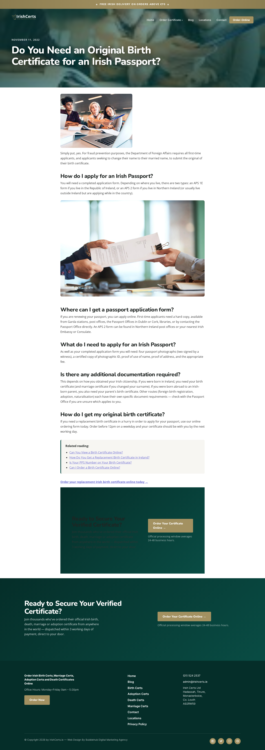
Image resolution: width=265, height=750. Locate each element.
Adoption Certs (138, 694)
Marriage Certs (138, 706)
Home (150, 19)
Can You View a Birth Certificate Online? (96, 452)
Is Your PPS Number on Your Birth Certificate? (100, 462)
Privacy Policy (137, 724)
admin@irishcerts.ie (195, 681)
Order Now (37, 700)
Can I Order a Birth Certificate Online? (94, 468)
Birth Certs (135, 688)
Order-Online (241, 19)
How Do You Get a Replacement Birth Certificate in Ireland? (109, 457)
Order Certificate (170, 19)
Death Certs (136, 700)
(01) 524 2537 (191, 675)
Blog (191, 19)
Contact (221, 19)
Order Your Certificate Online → (168, 526)
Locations (205, 19)
